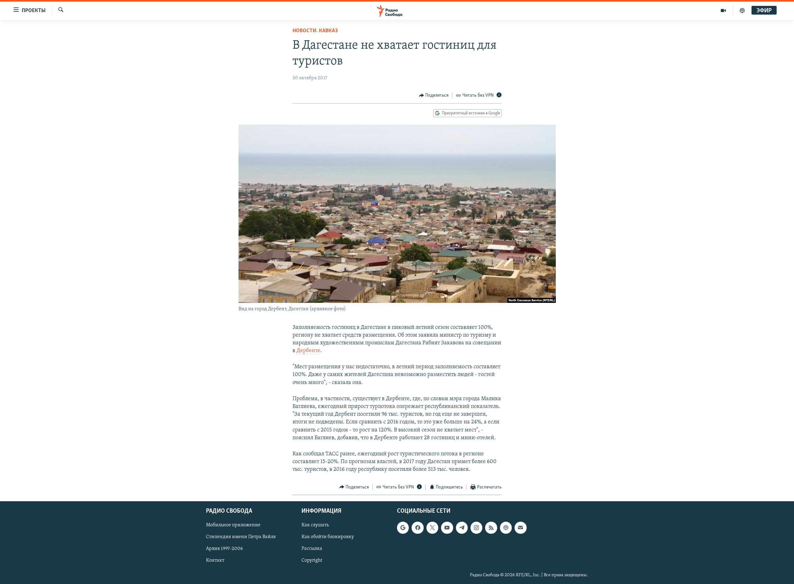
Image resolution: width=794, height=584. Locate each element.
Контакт (215, 560)
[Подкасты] (506, 527)
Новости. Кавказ (315, 31)
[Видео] (723, 10)
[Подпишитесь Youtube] (447, 527)
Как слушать (315, 525)
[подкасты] (742, 10)
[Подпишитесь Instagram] (476, 527)
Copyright (311, 560)
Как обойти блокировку (327, 536)
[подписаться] (520, 527)
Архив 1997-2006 (224, 548)
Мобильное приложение (233, 525)
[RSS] (491, 527)
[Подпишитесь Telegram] (462, 527)
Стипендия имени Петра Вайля (241, 536)
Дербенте (308, 351)
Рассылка (311, 548)
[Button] (434, 95)
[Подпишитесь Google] (403, 527)
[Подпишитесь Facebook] (417, 527)
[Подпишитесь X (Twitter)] (432, 527)
